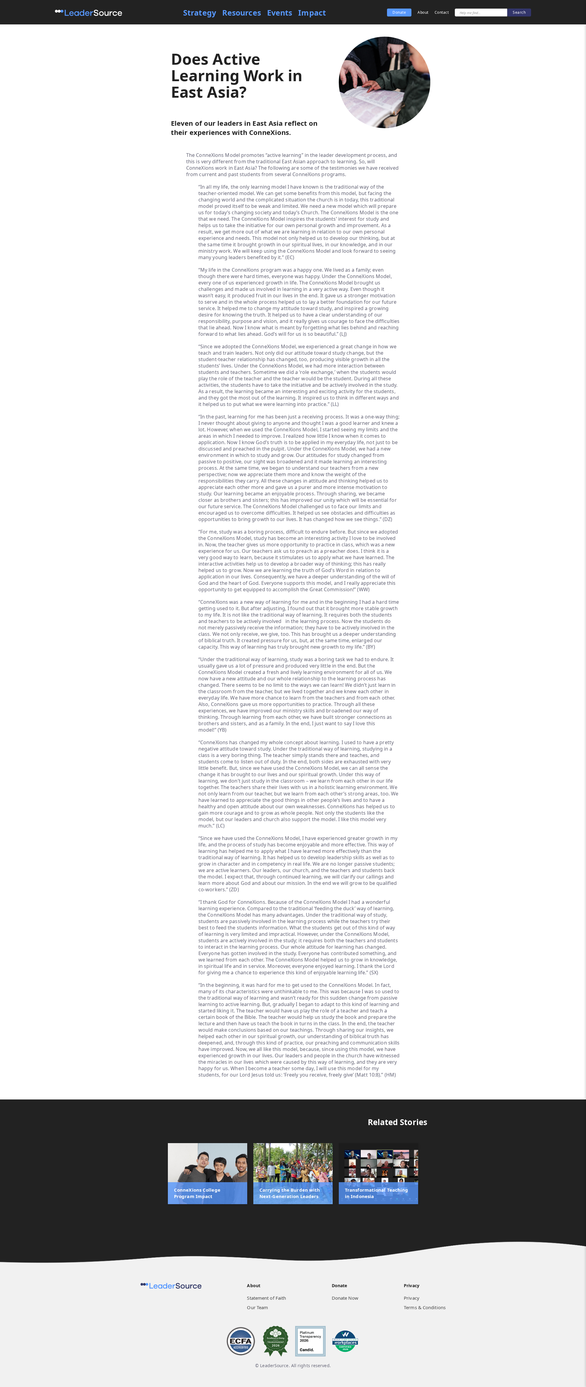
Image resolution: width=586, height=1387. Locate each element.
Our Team (257, 1307)
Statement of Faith (266, 1298)
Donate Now (345, 1298)
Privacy (411, 1298)
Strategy (199, 13)
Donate (399, 12)
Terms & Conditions (425, 1307)
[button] (12, 1186)
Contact (442, 12)
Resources (241, 13)
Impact (312, 13)
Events (279, 13)
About (423, 12)
